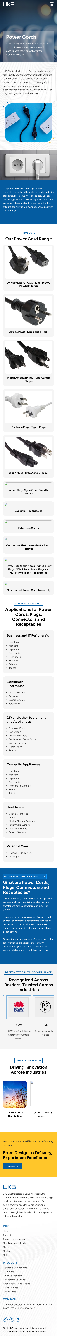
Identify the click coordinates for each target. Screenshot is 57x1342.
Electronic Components (15, 1267)
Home (6, 1231)
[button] (52, 4)
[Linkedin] (18, 1319)
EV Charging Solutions (14, 1279)
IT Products (8, 1271)
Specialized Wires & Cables (16, 1283)
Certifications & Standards (16, 1243)
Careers (7, 1247)
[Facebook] (5, 1319)
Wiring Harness (10, 1287)
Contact (7, 1251)
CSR (5, 1255)
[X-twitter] (11, 1319)
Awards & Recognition (14, 1239)
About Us (7, 1235)
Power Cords (9, 1291)
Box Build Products (12, 1275)
